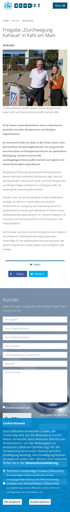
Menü (59, 5)
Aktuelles (28, 20)
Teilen (36, 264)
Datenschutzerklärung (41, 463)
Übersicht (56, 471)
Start (6, 20)
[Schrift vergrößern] (25, 5)
